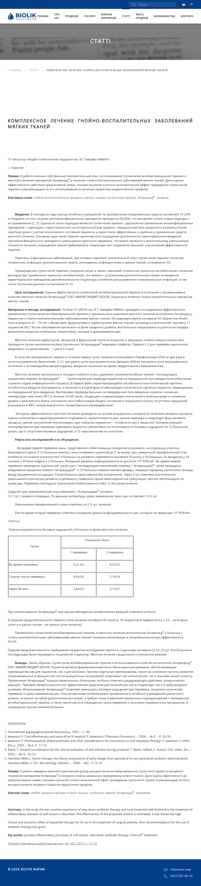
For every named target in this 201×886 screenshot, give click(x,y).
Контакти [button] (187, 16)
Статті (126, 16)
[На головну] (22, 16)
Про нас (56, 16)
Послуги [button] (89, 16)
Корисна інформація (108, 16)
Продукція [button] (71, 16)
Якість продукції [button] (142, 16)
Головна (42, 16)
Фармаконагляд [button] (164, 16)
